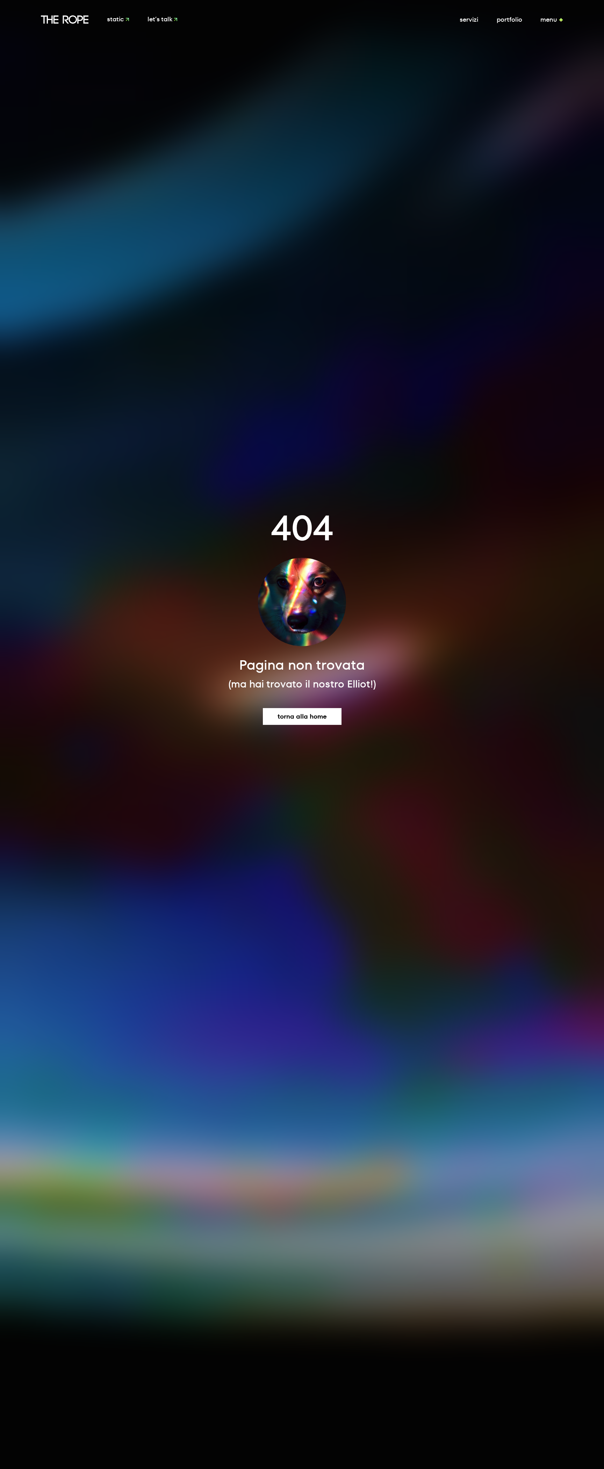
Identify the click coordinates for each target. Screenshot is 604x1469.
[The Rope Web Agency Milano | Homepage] (65, 19)
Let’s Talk (161, 19)
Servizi (469, 19)
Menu (549, 19)
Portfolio (509, 19)
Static (116, 19)
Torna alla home (302, 716)
